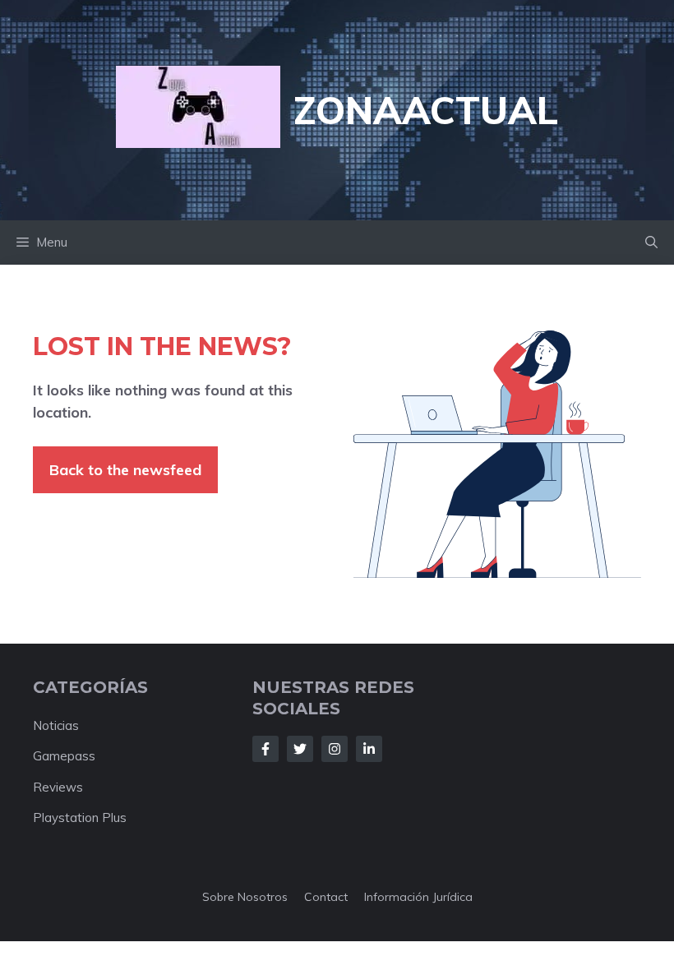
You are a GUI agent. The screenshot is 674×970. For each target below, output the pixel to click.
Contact (326, 896)
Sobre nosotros (245, 896)
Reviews (58, 787)
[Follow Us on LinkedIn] (369, 749)
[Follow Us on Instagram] (334, 749)
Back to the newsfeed (125, 469)
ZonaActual (425, 110)
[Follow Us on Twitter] (300, 749)
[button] (651, 242)
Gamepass (64, 756)
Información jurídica (418, 896)
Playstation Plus (80, 817)
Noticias (56, 725)
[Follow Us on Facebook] (265, 749)
